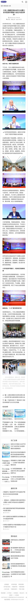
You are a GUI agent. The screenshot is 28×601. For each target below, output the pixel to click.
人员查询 (16, 595)
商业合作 (22, 593)
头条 (10, 5)
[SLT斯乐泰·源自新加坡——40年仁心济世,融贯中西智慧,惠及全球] (6, 479)
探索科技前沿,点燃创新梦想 (18, 541)
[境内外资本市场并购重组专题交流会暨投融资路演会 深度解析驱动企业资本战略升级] (19, 413)
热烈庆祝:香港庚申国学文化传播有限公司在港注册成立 (18, 566)
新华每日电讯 (7, 586)
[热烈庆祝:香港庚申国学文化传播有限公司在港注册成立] (6, 566)
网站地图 (3, 593)
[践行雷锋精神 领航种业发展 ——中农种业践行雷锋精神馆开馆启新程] (6, 550)
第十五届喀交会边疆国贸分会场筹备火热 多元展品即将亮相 (14, 517)
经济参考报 (14, 584)
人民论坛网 (6, 589)
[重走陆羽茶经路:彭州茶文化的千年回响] (6, 558)
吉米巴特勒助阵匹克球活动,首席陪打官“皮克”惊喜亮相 (18, 574)
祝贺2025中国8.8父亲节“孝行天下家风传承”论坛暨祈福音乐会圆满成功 (18, 446)
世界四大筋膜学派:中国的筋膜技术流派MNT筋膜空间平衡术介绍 (14, 526)
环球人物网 (21, 589)
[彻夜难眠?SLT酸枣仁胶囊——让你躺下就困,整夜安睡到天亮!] (7, 425)
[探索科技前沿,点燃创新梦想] (6, 542)
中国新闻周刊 (14, 589)
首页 (2, 5)
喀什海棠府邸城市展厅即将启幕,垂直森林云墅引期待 (14, 509)
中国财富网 (21, 586)
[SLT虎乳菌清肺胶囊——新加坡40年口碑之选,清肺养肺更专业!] (19, 425)
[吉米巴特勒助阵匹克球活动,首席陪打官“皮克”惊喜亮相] (6, 574)
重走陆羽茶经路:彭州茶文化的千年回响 (18, 557)
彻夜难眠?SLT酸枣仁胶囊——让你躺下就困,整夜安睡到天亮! (18, 463)
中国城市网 (14, 586)
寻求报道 (15, 593)
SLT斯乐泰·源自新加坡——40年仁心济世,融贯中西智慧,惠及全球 (18, 479)
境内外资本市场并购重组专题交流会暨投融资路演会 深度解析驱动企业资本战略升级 (18, 455)
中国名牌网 (21, 584)
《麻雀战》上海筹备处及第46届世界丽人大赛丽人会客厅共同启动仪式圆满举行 (14, 501)
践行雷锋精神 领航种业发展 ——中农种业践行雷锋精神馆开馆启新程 (18, 550)
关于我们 (9, 593)
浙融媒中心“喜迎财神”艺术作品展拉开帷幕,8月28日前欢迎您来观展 (14, 493)
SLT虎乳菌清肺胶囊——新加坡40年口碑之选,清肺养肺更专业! (18, 471)
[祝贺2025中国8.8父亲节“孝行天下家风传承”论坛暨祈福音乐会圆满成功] (7, 413)
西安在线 (12, 2)
